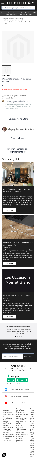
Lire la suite (9, 210)
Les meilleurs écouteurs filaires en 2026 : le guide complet (18, 243)
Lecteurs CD (6, 411)
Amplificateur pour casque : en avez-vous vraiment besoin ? (17, 190)
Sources (5, 409)
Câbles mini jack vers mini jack (13, 20)
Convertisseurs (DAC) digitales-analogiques (7, 420)
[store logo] (17, 3)
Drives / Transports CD (8, 415)
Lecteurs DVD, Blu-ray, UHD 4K (22, 419)
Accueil (4, 18)
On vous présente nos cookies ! (11, 448)
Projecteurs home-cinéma (22, 422)
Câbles (11, 18)
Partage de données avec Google (11, 447)
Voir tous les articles (25, 160)
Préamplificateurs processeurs (21, 410)
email (7, 106)
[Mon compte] (29, 2)
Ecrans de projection (19, 426)
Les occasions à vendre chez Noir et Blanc (16, 297)
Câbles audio (19, 18)
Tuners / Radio (7, 412)
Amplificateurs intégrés (7, 424)
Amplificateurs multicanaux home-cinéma (22, 414)
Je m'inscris (28, 356)
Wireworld (6, 76)
